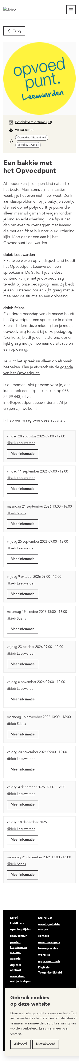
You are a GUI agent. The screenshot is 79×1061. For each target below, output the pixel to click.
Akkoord (20, 1044)
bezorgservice (48, 948)
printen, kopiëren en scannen (18, 947)
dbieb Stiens (16, 513)
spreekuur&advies (28, 145)
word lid (44, 954)
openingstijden (20, 929)
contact (43, 935)
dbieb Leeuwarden (21, 443)
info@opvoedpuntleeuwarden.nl (30, 403)
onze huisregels (49, 942)
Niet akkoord (45, 1044)
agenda (15, 958)
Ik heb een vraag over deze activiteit (34, 421)
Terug (17, 31)
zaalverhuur (18, 935)
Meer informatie (23, 454)
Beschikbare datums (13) (33, 122)
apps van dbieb (49, 961)
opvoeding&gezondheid (31, 138)
